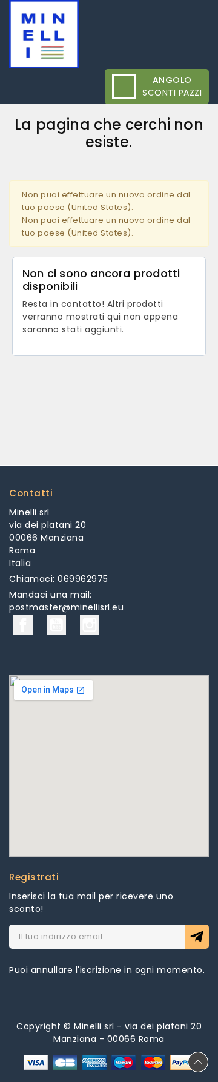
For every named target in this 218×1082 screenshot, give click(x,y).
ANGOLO (172, 80)
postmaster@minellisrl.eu (66, 607)
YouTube (56, 625)
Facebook (23, 625)
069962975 (83, 579)
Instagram (89, 625)
